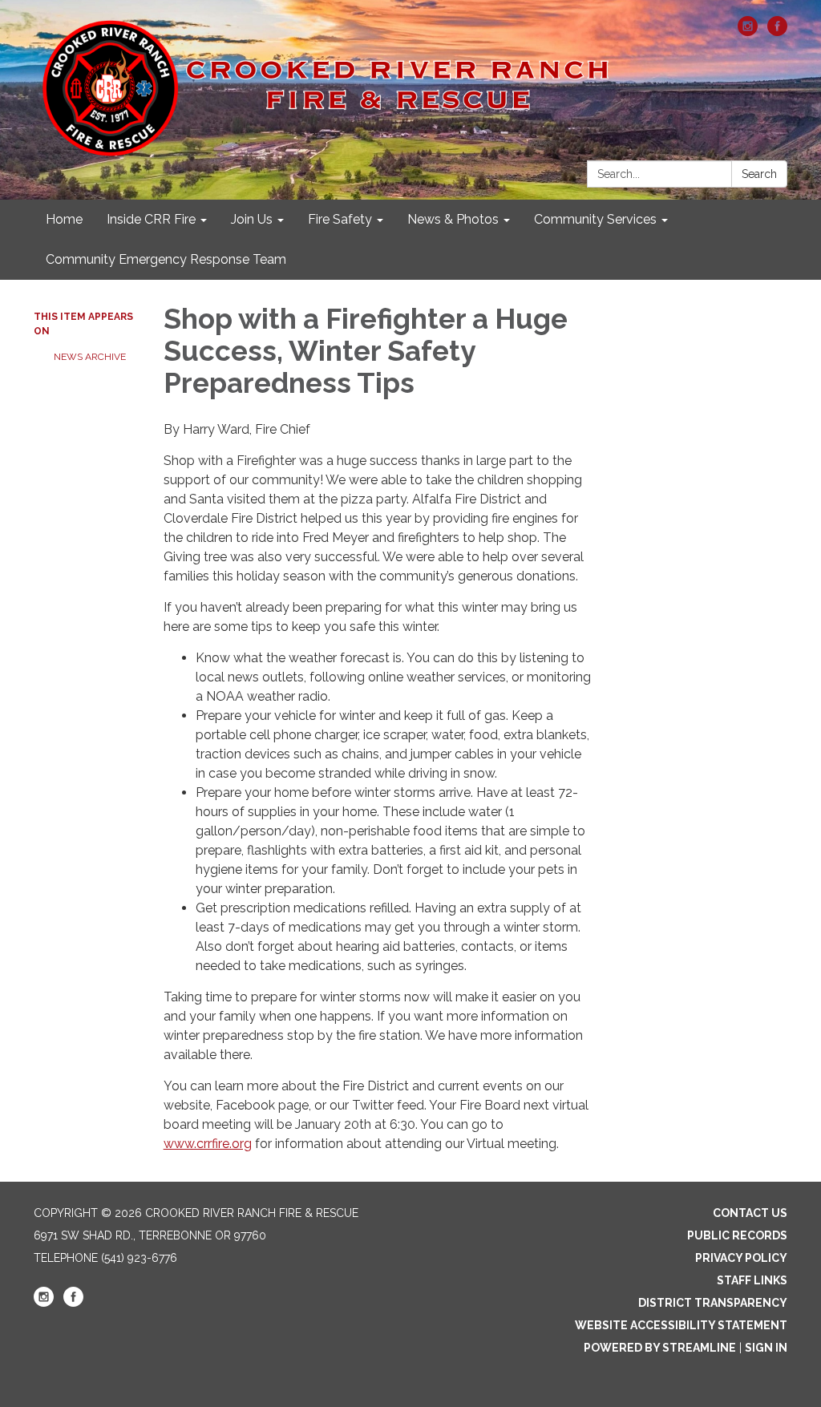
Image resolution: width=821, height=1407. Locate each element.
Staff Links (752, 1280)
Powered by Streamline (660, 1347)
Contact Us (750, 1213)
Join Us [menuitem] (252, 219)
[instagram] (748, 31)
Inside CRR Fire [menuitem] (151, 219)
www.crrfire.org (208, 1143)
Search (759, 174)
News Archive (90, 356)
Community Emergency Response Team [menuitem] (166, 259)
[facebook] (777, 31)
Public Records (737, 1235)
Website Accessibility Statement (681, 1325)
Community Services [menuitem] (595, 219)
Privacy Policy (741, 1257)
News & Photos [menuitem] (453, 219)
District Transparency (712, 1302)
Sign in (766, 1347)
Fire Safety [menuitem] (340, 219)
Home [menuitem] (64, 219)
